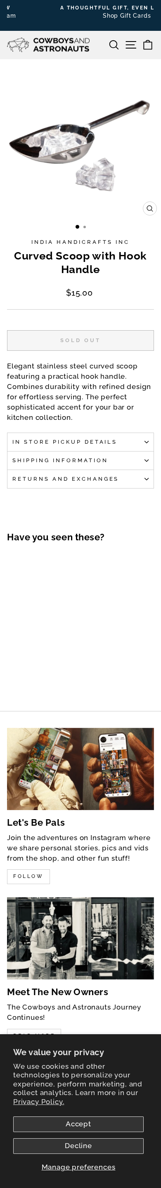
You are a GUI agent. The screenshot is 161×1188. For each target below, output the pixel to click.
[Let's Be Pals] (80, 769)
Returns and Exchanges (65, 479)
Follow (28, 876)
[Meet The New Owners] (80, 938)
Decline (78, 1146)
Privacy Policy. (38, 1102)
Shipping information (60, 460)
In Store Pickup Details (64, 442)
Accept (78, 1124)
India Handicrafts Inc (80, 242)
